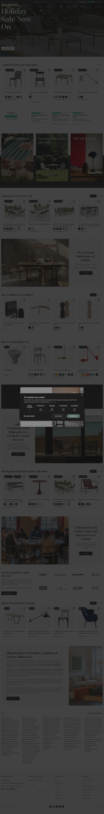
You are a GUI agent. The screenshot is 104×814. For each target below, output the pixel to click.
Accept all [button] (73, 416)
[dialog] (52, 407)
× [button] (81, 395)
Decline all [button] (58, 416)
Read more (53, 402)
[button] (29, 416)
